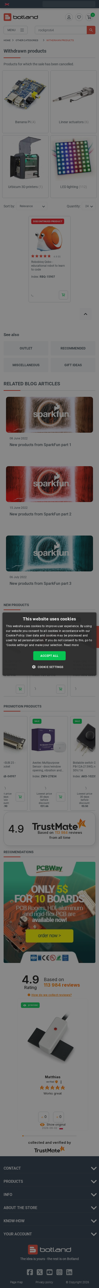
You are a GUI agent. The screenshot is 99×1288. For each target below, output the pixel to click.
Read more (71, 645)
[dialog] (49, 644)
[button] (49, 667)
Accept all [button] (49, 655)
